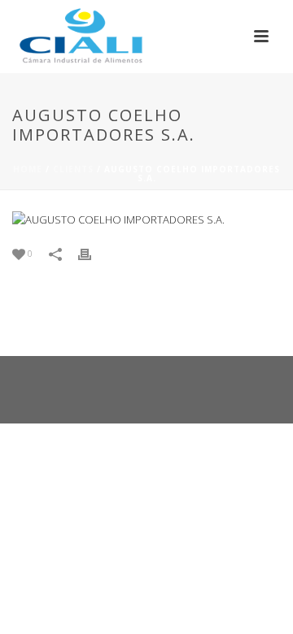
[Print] (92, 254)
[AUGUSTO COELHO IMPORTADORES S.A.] (146, 219)
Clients (73, 169)
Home (27, 169)
